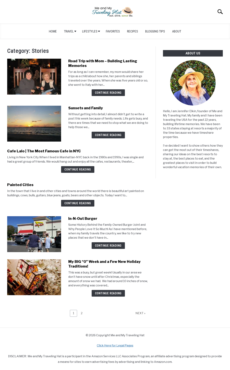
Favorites (113, 31)
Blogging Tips (155, 31)
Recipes (132, 31)
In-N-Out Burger (82, 218)
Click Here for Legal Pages (115, 345)
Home (53, 31)
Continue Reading (108, 92)
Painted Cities (20, 185)
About (176, 31)
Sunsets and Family (85, 108)
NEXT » (140, 313)
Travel (69, 31)
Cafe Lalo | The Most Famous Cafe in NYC (44, 151)
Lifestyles (89, 31)
